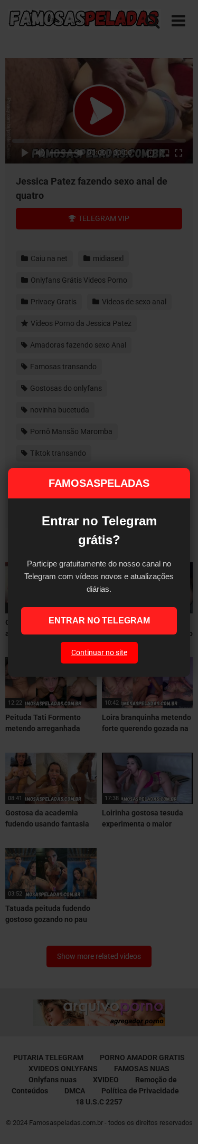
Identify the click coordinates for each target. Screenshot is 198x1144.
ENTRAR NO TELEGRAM (99, 620)
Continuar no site (99, 652)
